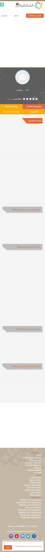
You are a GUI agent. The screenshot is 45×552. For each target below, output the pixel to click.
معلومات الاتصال (34, 106)
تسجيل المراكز (34, 460)
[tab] (22, 210)
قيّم (8, 547)
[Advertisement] (22, 44)
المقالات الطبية (34, 470)
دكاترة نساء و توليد (32, 485)
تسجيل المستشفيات (31, 458)
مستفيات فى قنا (33, 507)
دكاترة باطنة (35, 495)
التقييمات (33, 112)
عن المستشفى (11, 106)
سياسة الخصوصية (33, 463)
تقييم (10, 99)
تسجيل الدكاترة (34, 16)
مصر (17, 6)
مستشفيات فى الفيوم (30, 515)
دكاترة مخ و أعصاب (32, 490)
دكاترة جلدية (35, 480)
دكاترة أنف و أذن (34, 487)
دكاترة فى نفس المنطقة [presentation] (28, 247)
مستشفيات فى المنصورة (29, 510)
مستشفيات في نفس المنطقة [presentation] (26, 210)
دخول (16, 16)
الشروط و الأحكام (33, 465)
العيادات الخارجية (11, 112)
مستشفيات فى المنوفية (29, 512)
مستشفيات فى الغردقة (30, 505)
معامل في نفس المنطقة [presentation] (28, 329)
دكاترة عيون (35, 492)
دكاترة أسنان (35, 478)
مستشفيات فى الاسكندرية (28, 502)
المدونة (37, 468)
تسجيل (4, 16)
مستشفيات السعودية (31, 517)
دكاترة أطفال (35, 482)
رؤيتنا (38, 455)
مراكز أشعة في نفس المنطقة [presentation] (26, 366)
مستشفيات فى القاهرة (30, 500)
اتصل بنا (37, 473)
